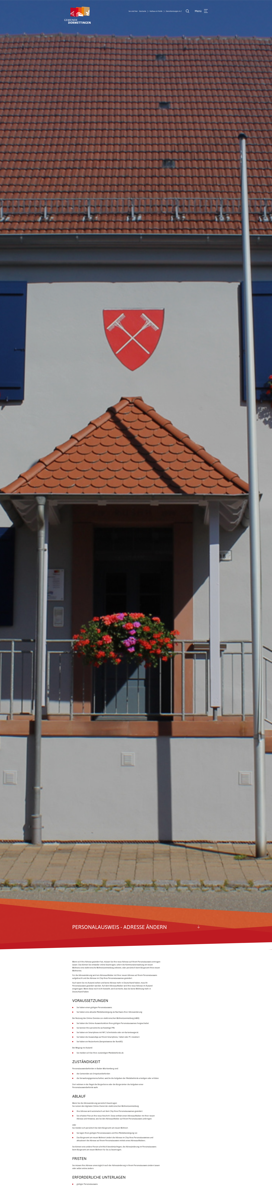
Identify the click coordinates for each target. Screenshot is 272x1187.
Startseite (142, 11)
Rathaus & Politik (156, 11)
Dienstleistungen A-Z (174, 11)
